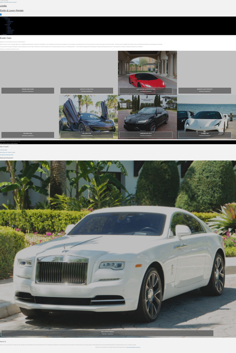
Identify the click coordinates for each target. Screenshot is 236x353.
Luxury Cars (7, 24)
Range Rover (10, 31)
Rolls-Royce (10, 33)
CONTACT (4, 34)
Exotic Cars (7, 18)
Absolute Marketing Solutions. (133, 347)
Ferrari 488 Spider (28, 89)
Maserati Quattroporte (204, 89)
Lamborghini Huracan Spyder (145, 89)
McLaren (9, 22)
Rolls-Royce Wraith (107, 331)
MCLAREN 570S (86, 133)
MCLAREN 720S (27, 133)
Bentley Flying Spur (86, 89)
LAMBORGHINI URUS (146, 133)
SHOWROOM (5, 17)
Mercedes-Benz (10, 30)
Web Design (2, 141)
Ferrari (8, 20)
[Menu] (1, 14)
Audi (8, 25)
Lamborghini (10, 21)
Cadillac (9, 28)
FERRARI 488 (205, 133)
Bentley (9, 27)
